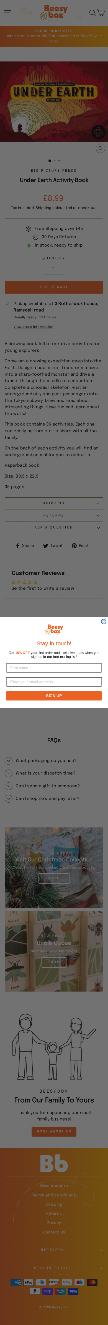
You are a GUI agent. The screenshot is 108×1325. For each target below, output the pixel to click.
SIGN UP (54, 696)
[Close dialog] (103, 621)
